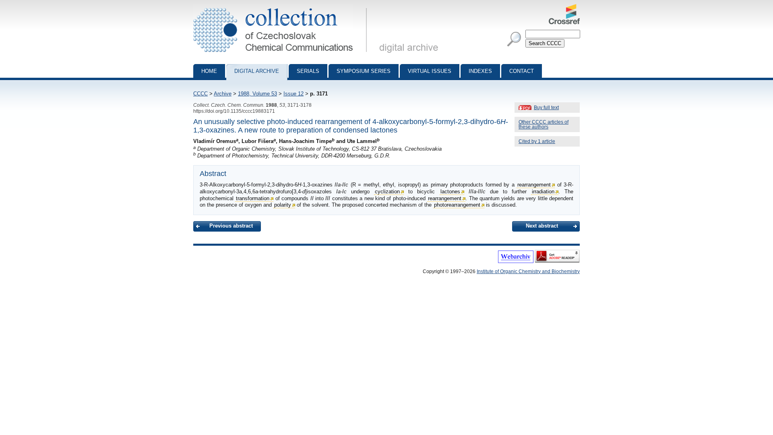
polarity (282, 205)
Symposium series (364, 71)
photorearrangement (457, 205)
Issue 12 (293, 94)
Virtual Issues (429, 71)
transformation (252, 198)
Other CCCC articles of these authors (543, 124)
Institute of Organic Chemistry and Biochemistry (528, 271)
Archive (222, 94)
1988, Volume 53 (257, 94)
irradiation (543, 191)
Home (209, 71)
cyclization (387, 191)
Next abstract (542, 226)
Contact (521, 71)
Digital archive (256, 71)
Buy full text (546, 107)
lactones (450, 191)
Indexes (480, 71)
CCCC (200, 94)
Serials (308, 71)
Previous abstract (231, 226)
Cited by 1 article (537, 141)
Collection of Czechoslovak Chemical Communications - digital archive (282, 7)
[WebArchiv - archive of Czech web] (515, 261)
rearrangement (534, 185)
